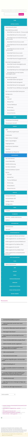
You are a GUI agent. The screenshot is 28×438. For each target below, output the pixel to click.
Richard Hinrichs (11, 113)
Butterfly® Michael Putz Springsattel (16, 85)
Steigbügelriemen (10, 143)
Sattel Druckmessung (15, 257)
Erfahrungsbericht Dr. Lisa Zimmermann (15, 238)
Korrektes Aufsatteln (11, 167)
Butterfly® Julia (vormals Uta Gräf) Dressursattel (15, 49)
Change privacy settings (14, 286)
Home (15, 20)
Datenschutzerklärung (15, 278)
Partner (7, 97)
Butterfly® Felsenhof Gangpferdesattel (16, 58)
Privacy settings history (14, 290)
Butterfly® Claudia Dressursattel (15, 56)
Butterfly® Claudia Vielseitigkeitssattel (16, 64)
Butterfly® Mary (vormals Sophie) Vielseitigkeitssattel (15, 73)
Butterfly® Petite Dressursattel (14, 53)
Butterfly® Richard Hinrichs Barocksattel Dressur (16, 45)
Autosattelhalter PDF (11, 198)
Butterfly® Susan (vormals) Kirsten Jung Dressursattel (16, 38)
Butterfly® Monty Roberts (13, 67)
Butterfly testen (9, 226)
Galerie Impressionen (11, 264)
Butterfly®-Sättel (15, 24)
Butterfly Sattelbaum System (13, 169)
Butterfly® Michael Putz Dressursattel (16, 35)
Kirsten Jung (10, 107)
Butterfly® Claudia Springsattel (14, 82)
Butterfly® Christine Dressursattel (15, 42)
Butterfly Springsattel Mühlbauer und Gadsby (11, 412)
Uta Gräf (9, 99)
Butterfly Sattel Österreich (14, 6)
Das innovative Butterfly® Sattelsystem (15, 91)
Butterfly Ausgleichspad (13, 131)
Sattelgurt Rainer (10, 201)
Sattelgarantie (9, 94)
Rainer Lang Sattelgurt (11, 141)
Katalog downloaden (11, 195)
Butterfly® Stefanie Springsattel (15, 79)
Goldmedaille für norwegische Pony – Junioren (11, 408)
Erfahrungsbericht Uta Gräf (12, 247)
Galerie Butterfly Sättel (11, 27)
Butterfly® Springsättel (11, 77)
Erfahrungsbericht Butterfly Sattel (9, 411)
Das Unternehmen (10, 158)
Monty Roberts (11, 110)
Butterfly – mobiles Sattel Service (14, 217)
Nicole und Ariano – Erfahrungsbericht (10, 413)
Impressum (14, 282)
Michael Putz (10, 102)
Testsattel (8, 229)
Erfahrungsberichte (14, 232)
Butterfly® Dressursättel (12, 30)
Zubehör (15, 126)
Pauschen (8, 149)
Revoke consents (15, 293)
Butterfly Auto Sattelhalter (12, 146)
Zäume (14, 117)
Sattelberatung (14, 223)
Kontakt (15, 271)
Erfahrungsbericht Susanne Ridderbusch (16, 241)
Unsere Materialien (10, 161)
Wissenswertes (14, 155)
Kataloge (15, 192)
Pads (7, 129)
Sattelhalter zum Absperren (12, 152)
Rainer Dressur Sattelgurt (12, 138)
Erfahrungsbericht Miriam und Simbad (15, 236)
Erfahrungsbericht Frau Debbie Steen (15, 250)
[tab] (14, 319)
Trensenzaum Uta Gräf (11, 123)
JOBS (15, 267)
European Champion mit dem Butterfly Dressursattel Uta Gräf (14, 405)
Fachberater (15, 214)
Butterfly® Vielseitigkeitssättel (13, 62)
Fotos (14, 261)
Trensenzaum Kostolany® (12, 120)
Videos (14, 275)
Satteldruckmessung (11, 164)
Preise (14, 207)
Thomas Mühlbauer (12, 104)
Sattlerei (8, 220)
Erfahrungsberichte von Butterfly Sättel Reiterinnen (14, 253)
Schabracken (9, 135)
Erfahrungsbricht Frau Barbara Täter (14, 244)
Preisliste (8, 210)
